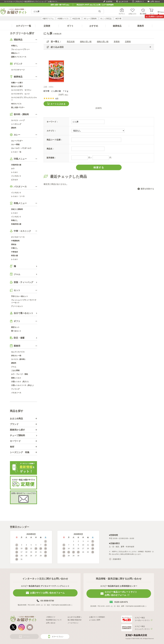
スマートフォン (58, 637)
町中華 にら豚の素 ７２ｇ (56, 91)
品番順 (128, 42)
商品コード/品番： (55, 140)
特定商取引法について (54, 620)
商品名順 (71, 42)
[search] (99, 11)
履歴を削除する (147, 189)
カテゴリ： (51, 131)
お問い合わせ (155, 1)
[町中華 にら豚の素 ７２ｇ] (56, 71)
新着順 (117, 42)
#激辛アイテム (48, 19)
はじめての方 (123, 1)
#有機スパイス (63, 19)
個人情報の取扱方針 (75, 620)
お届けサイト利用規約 (97, 617)
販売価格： (51, 158)
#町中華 (118, 19)
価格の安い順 (85, 42)
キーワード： (52, 122)
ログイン (122, 13)
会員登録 (109, 1)
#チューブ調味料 (90, 19)
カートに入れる (58, 104)
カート (152, 13)
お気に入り (132, 13)
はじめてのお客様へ (75, 617)
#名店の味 (76, 19)
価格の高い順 (102, 42)
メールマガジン (73, 623)
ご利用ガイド (139, 1)
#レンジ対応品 (106, 19)
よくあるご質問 (94, 620)
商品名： (50, 149)
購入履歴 (143, 13)
